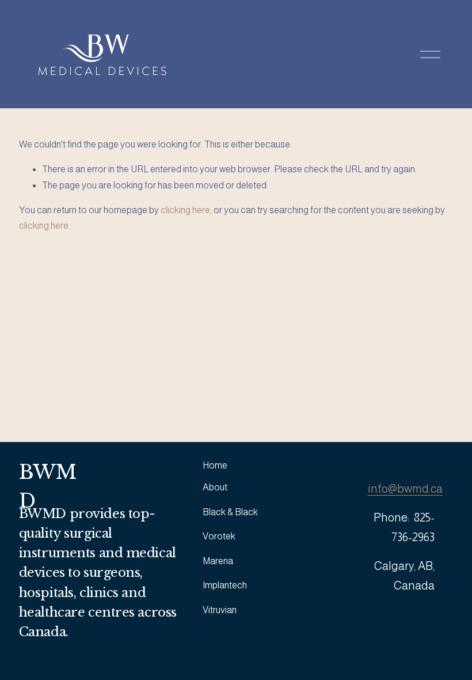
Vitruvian (220, 610)
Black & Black (230, 512)
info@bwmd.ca (405, 488)
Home (215, 465)
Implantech (225, 585)
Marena (218, 561)
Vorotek (219, 536)
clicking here (185, 210)
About (215, 487)
